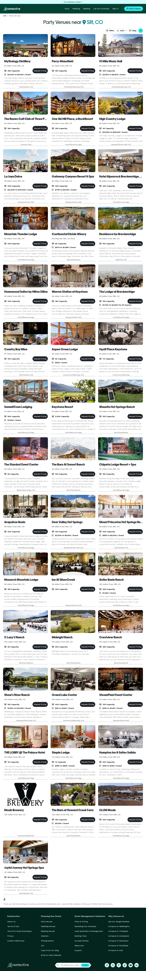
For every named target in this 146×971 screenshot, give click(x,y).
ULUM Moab (107, 810)
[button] (140, 30)
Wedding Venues (48, 926)
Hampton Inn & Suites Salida (117, 752)
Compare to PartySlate (118, 945)
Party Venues (46, 921)
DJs (42, 945)
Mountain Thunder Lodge (20, 234)
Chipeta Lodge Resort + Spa (117, 464)
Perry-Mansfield (62, 61)
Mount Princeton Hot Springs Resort (122, 522)
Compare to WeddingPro (119, 926)
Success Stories (82, 941)
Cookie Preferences (15, 941)
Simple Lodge (61, 752)
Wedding (76, 9)
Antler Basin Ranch (111, 579)
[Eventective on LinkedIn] (136, 965)
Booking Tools (81, 936)
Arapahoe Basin (14, 522)
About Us (11, 921)
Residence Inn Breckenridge (117, 234)
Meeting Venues (48, 931)
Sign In (115, 9)
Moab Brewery (14, 810)
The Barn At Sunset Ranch (68, 464)
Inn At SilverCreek (63, 579)
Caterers (44, 936)
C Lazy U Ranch (14, 637)
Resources (79, 945)
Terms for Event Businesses (19, 931)
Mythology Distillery (17, 61)
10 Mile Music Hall (110, 61)
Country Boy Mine (15, 349)
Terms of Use (13, 926)
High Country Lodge (112, 119)
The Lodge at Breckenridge (117, 291)
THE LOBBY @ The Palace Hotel (24, 752)
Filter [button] (111, 30)
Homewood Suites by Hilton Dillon (26, 291)
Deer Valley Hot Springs (67, 522)
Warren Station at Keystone (70, 291)
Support (78, 950)
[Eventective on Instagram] (113, 965)
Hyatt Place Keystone (113, 349)
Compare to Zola (115, 950)
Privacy (10, 936)
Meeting (86, 9)
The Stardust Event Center (21, 464)
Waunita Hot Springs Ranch (117, 407)
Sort (122, 30)
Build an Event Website (51, 955)
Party (67, 9)
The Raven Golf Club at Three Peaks (27, 119)
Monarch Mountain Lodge (21, 579)
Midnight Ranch (62, 637)
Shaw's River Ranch (17, 695)
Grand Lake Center (64, 695)
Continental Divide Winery (69, 234)
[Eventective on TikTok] (125, 965)
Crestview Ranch (110, 637)
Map (134, 30)
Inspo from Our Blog (50, 950)
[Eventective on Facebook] (107, 965)
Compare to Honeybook (118, 936)
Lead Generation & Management (89, 931)
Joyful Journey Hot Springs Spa (24, 867)
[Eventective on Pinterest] (119, 965)
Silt (4, 16)
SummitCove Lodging (18, 407)
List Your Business (101, 9)
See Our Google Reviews (118, 921)
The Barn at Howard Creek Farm (73, 810)
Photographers (47, 941)
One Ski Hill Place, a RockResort (72, 119)
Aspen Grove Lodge (65, 349)
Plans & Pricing (81, 921)
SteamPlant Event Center (115, 695)
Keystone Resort (62, 407)
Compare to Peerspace (118, 941)
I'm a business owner (72, 2)
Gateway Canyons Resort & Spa (73, 176)
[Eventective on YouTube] (130, 965)
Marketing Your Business (85, 926)
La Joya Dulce (13, 176)
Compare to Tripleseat (118, 931)
